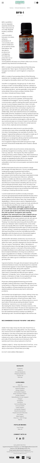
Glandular (20, 402)
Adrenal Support (20, 388)
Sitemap (20, 377)
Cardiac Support (20, 395)
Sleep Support (20, 416)
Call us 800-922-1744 (20, 445)
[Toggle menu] (2, 2)
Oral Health (20, 414)
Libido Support (20, 407)
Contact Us (20, 375)
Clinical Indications (20, 372)
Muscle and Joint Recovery (20, 412)
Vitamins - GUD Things (20, 418)
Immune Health (20, 405)
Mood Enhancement (20, 411)
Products (20, 368)
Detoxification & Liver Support (20, 397)
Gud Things (20, 427)
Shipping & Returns (20, 373)
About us (20, 370)
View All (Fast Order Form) (20, 386)
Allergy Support (20, 390)
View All (20, 385)
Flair (32, 451)
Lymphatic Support (20, 409)
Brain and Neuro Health (20, 393)
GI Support (20, 400)
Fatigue (20, 399)
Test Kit (20, 419)
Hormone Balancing (20, 404)
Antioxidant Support (20, 392)
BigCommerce (23, 453)
